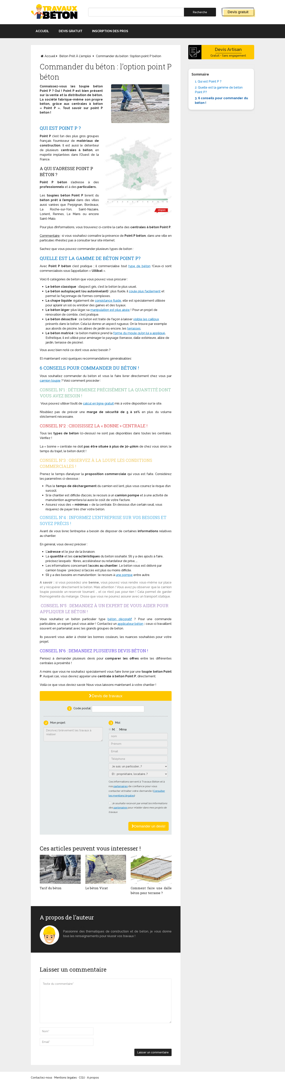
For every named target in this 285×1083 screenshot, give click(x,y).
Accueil (42, 31)
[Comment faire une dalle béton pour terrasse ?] (151, 869)
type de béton (139, 266)
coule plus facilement (145, 291)
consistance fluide (108, 300)
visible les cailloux (146, 319)
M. (113, 729)
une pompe (124, 575)
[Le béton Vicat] (105, 869)
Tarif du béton (50, 888)
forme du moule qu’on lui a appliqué (139, 333)
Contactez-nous (41, 1077)
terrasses (134, 328)
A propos (93, 1077)
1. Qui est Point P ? (208, 81)
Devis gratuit (238, 12)
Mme (123, 729)
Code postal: (82, 708)
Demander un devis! (149, 826)
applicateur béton (130, 624)
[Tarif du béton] (60, 869)
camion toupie (50, 380)
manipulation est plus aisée (110, 310)
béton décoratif (120, 619)
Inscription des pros (110, 31)
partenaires (120, 786)
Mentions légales (65, 1077)
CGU (82, 1077)
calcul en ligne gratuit (98, 403)
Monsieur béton (75, 927)
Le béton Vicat (96, 888)
